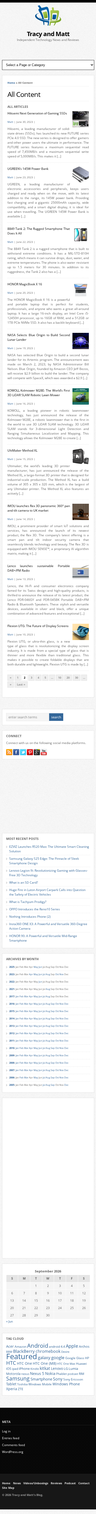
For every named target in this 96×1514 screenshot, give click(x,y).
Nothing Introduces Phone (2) (30, 916)
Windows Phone (66, 1384)
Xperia (11, 1388)
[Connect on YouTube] (44, 752)
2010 (11, 1048)
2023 (11, 974)
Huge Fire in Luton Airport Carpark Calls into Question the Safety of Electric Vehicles (47, 892)
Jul (44, 974)
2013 (11, 1026)
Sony (57, 1379)
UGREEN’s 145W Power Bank (27, 169)
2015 (11, 1011)
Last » (21, 684)
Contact (84, 1483)
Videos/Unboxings (35, 1483)
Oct (57, 974)
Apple (72, 1346)
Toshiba (22, 1384)
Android (37, 1345)
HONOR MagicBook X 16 (24, 284)
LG (66, 1368)
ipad (15, 1369)
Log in (6, 1431)
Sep (53, 1003)
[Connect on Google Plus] (37, 752)
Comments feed (13, 1445)
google (58, 1357)
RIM (81, 1374)
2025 (11, 967)
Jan (17, 996)
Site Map (8, 1488)
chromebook (48, 1351)
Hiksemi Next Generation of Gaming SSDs (37, 113)
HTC (11, 1362)
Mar (26, 996)
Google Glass (74, 1358)
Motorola (13, 1373)
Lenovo (57, 1368)
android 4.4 (57, 1346)
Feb (21, 996)
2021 (11, 989)
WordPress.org (12, 1452)
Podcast (70, 1483)
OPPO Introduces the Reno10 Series (34, 909)
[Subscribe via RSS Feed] (9, 752)
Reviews (56, 1483)
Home (11, 82)
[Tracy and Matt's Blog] (48, 24)
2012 (11, 1033)
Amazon (20, 1346)
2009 (11, 1055)
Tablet (11, 1384)
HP (87, 1358)
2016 (11, 1003)
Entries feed (10, 1438)
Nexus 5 (37, 1373)
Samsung (18, 1378)
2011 (11, 1040)
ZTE (20, 1389)
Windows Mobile (40, 1384)
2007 (11, 1070)
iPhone (24, 1368)
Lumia (73, 1368)
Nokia (50, 1373)
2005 (11, 1085)
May (36, 967)
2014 (11, 1018)
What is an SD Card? (23, 882)
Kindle (34, 1369)
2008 (11, 1062)
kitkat (45, 1368)
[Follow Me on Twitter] (23, 752)
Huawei (81, 1363)
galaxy (44, 1357)
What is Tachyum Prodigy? (27, 902)
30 (76, 677)
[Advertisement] (48, 51)
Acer (10, 1346)
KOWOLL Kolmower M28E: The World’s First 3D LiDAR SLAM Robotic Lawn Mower (38, 392)
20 (68, 677)
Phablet (61, 1374)
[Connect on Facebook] (16, 752)
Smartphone (41, 1379)
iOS (8, 1368)
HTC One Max (66, 1363)
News (17, 1483)
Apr (31, 974)
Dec (66, 1003)
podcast (73, 1374)
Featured (21, 1356)
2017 (11, 996)
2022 (11, 981)
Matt (10, 122)
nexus (25, 1374)
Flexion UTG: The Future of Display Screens (38, 626)
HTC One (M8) (44, 1363)
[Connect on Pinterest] (30, 752)
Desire (65, 1352)
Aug (48, 974)
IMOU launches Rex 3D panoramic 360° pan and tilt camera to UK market (38, 508)
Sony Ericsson (73, 1379)
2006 (11, 1077)
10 (59, 677)
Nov (61, 974)
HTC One (24, 1363)
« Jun (9, 1321)
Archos (84, 1346)
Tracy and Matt (48, 33)
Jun (40, 967)
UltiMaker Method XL (22, 450)
